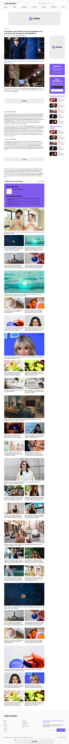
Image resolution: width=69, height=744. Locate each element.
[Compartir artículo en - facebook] (37, 181)
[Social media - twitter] (39, 3)
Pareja (5, 731)
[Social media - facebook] (41, 3)
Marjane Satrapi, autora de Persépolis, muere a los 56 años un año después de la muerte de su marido (61, 118)
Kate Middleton (15, 91)
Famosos (8, 28)
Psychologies (24, 724)
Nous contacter (24, 722)
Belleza (5, 720)
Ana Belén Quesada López (21, 35)
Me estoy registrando (56, 90)
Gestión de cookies (25, 726)
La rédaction (24, 720)
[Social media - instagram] (45, 3)
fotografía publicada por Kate (30, 126)
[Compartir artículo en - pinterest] (43, 181)
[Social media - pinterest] (43, 3)
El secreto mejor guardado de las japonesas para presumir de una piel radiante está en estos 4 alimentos (24, 202)
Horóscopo (6, 729)
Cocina (5, 722)
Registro (61, 730)
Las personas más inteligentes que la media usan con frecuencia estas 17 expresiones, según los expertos (24, 199)
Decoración (6, 724)
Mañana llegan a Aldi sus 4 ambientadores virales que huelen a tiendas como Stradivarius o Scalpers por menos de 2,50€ (25, 204)
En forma (5, 726)
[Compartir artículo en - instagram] (41, 181)
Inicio (5, 28)
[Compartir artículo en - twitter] (39, 181)
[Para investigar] (48, 3)
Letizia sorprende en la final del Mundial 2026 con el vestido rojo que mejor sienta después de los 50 (61, 101)
